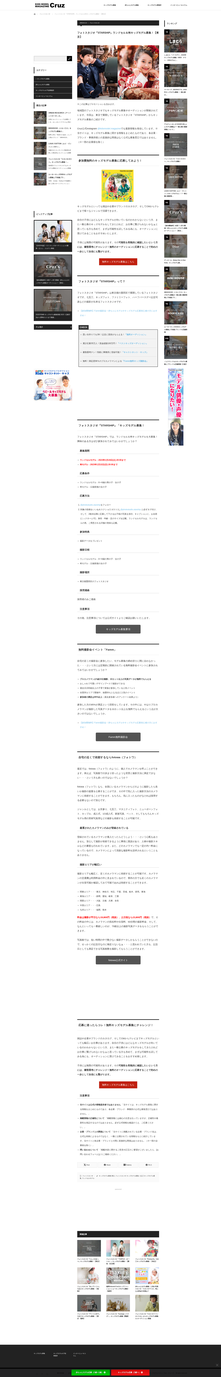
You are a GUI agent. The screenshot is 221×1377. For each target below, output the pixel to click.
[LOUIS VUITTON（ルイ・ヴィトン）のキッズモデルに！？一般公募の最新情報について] (175, 176)
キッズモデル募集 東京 (107, 1176)
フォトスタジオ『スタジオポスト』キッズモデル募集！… (60, 160)
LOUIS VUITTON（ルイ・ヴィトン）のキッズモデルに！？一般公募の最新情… (175, 193)
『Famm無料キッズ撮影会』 (135, 361)
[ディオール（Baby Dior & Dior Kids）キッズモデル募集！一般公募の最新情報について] (175, 246)
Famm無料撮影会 (118, 737)
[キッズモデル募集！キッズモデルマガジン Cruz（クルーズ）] (50, 5)
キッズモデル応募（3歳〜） (129, 1372)
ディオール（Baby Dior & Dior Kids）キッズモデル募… (175, 261)
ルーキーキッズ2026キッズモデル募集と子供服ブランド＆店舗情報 (175, 329)
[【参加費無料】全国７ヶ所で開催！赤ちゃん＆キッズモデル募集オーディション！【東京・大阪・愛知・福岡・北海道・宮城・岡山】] (175, 211)
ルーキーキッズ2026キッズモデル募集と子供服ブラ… (60, 175)
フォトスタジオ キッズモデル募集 (127, 1176)
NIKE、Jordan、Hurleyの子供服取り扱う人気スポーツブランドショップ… (59, 183)
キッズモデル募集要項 (118, 629)
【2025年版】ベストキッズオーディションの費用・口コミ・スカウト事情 (52, 247)
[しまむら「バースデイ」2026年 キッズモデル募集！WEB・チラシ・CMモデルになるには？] (175, 40)
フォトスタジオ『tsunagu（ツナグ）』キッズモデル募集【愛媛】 (117, 1315)
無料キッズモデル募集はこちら (118, 261)
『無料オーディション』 (136, 334)
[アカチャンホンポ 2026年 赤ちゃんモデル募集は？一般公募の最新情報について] (175, 110)
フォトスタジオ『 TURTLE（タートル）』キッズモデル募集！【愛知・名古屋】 (118, 1261)
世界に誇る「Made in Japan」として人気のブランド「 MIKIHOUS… (60, 136)
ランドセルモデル (88, 1178)
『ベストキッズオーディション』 (132, 343)
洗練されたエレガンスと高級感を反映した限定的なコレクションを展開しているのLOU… (59, 152)
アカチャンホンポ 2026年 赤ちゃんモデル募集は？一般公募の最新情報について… (175, 126)
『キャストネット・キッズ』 (135, 352)
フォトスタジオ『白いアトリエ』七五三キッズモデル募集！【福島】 (88, 1289)
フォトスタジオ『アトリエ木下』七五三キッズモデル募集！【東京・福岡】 (88, 1316)
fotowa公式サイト (118, 960)
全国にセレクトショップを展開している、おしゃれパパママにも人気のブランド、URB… (59, 122)
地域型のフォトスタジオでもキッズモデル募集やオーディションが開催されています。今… (59, 168)
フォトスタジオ (95, 23)
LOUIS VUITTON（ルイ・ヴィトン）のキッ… (59, 145)
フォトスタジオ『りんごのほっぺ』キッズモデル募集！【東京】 (88, 1260)
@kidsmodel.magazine (109, 128)
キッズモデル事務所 (154, 5)
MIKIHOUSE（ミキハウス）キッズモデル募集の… (59, 129)
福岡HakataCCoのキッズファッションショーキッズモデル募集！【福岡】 (117, 1289)
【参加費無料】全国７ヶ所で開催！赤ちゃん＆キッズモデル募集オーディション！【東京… (52, 281)
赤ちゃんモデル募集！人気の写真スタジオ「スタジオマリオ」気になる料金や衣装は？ (146, 1289)
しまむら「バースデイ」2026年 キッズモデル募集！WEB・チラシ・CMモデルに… (175, 57)
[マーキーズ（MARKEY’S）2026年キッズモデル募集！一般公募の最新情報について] (175, 75)
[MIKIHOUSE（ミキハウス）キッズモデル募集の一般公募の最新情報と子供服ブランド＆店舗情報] (175, 278)
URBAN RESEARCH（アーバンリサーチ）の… (59, 114)
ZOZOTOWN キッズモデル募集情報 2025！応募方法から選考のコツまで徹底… (53, 316)
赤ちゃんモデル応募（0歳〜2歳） (89, 1372)
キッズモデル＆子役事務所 (45, 90)
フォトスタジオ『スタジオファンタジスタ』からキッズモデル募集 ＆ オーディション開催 (146, 1316)
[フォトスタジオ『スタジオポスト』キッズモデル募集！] (175, 144)
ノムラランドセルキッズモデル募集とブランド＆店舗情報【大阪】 (175, 363)
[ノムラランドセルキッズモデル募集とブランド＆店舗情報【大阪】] (175, 347)
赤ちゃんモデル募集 (132, 5)
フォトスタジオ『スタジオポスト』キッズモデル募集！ (175, 160)
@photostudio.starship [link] (90, 505)
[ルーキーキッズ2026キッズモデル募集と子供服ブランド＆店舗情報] (175, 312)
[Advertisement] (118, 389)
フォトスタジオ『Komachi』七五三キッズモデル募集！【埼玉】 (147, 1260)
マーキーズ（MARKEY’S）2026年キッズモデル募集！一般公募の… (175, 92)
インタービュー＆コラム (178, 5)
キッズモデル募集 (110, 5)
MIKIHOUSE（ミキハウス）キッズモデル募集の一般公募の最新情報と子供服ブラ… (175, 294)
